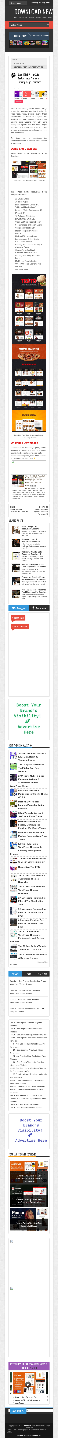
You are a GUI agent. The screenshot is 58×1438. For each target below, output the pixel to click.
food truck (20, 492)
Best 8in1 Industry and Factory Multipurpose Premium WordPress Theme (32, 824)
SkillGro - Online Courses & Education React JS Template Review (32, 756)
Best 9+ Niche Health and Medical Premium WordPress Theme (32, 836)
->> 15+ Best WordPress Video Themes (26, 1108)
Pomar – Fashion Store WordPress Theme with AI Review (29, 1225)
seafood (41, 496)
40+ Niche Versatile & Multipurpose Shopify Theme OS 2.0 (33, 793)
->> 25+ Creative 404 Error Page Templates (27, 1086)
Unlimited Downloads (24, 442)
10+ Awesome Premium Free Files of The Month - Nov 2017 (32, 912)
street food (19, 63)
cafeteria (35, 490)
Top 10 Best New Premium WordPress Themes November (31, 890)
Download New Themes (33, 1426)
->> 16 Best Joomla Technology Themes (26, 1095)
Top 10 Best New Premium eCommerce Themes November (31, 878)
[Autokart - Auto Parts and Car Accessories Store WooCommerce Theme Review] (29, 1393)
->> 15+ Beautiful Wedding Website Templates (28, 1035)
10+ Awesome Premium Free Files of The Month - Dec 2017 (32, 901)
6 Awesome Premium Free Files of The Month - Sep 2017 (31, 923)
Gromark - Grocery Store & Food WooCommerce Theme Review (29, 1201)
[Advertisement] (29, 1337)
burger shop (16, 490)
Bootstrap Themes (38, 488)
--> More (13, 964)
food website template (33, 492)
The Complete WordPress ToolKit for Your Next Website (31, 768)
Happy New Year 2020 (29, 867)
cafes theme (26, 490)
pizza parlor (32, 494)
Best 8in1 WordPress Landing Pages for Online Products (31, 805)
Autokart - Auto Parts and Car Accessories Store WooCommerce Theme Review (29, 1178)
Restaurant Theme (31, 496)
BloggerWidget (42, 962)
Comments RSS (34, 1435)
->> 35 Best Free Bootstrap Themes (24, 1105)
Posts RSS (21, 1435)
